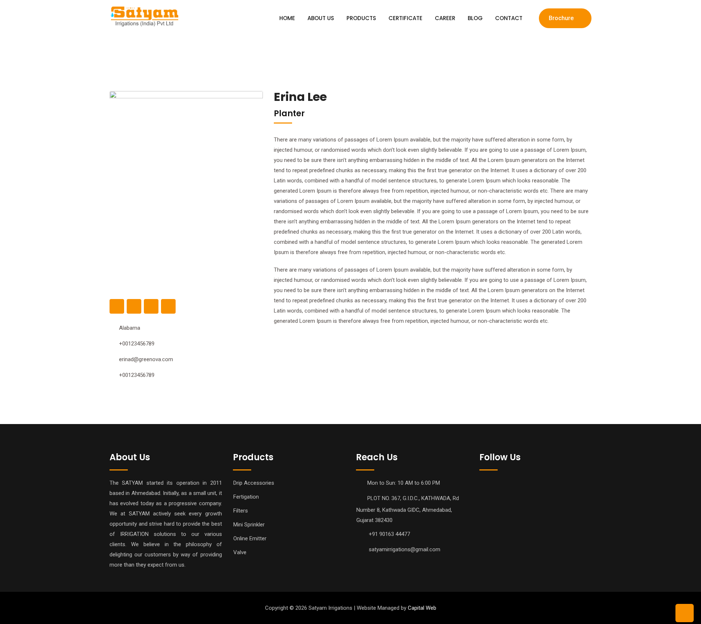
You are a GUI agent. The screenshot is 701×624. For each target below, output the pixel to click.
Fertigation (246, 496)
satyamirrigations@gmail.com (404, 549)
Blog (475, 18)
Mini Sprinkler (249, 524)
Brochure (561, 18)
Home (287, 18)
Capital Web (421, 608)
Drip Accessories (253, 483)
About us (320, 18)
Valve (239, 552)
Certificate (405, 18)
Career (445, 18)
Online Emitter (250, 538)
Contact (508, 18)
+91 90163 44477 (389, 534)
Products (361, 18)
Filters (240, 510)
